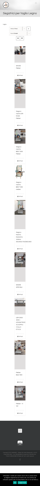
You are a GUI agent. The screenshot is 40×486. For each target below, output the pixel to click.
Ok (15, 482)
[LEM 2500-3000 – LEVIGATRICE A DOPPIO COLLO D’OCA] (20, 306)
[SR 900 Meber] (20, 54)
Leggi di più (22, 482)
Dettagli (21, 75)
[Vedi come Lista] (22, 38)
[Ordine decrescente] (28, 29)
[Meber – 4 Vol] (20, 393)
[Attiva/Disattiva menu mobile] (36, 3)
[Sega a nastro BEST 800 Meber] (20, 136)
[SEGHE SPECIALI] (20, 267)
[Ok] (38, 480)
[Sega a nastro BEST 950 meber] (20, 172)
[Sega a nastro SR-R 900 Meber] (20, 93)
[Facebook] (20, 431)
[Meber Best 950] (20, 354)
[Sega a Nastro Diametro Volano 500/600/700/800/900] (20, 214)
